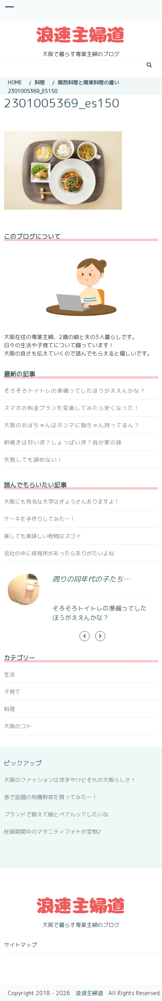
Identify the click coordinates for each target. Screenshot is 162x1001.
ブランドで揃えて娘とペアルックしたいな (56, 814)
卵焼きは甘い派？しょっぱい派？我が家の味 (63, 442)
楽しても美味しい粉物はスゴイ (42, 536)
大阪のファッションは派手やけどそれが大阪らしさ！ (70, 779)
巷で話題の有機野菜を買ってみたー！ (51, 797)
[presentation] (84, 636)
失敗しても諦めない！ (33, 459)
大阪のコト (17, 726)
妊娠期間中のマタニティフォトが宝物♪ (52, 831)
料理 (9, 709)
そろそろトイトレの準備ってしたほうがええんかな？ (74, 390)
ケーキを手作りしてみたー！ (39, 518)
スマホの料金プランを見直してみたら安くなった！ (72, 408)
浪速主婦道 (89, 993)
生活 (9, 674)
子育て (12, 691)
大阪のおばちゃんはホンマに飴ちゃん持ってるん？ (72, 425)
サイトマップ (20, 944)
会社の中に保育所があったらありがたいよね (59, 553)
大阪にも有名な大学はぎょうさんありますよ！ (62, 501)
